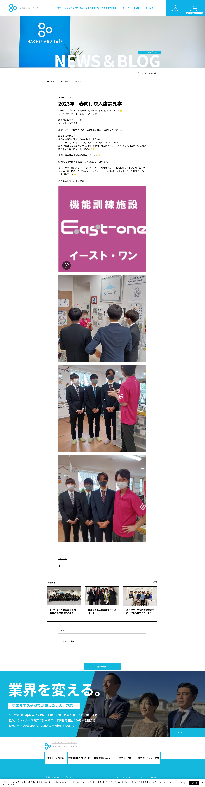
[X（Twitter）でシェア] (65, 566)
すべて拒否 (181, 783)
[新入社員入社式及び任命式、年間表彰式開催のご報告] (64, 596)
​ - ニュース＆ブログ (149, 73)
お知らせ (78, 82)
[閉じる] (202, 783)
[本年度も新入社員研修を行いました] (102, 596)
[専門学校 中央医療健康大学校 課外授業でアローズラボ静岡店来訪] (140, 596)
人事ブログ (65, 82)
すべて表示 (153, 582)
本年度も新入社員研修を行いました (102, 611)
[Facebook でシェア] (59, 566)
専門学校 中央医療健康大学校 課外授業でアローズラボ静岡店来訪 (140, 611)
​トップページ (139, 73)
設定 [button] (171, 783)
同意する (194, 783)
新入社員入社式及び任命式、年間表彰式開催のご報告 (64, 611)
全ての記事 (51, 82)
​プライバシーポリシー (123, 777)
